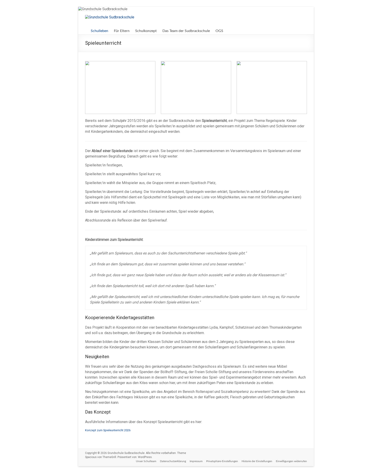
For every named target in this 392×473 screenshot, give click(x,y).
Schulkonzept (146, 31)
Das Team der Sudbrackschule (186, 31)
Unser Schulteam (146, 461)
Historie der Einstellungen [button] (257, 461)
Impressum (196, 461)
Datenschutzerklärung (173, 461)
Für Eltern (122, 31)
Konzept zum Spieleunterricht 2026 (107, 430)
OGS (219, 31)
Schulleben (99, 31)
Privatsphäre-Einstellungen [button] (222, 461)
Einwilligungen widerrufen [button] (291, 461)
